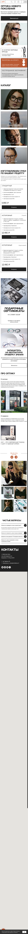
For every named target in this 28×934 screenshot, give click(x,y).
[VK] (5, 567)
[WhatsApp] (7, 567)
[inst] (2, 567)
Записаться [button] (14, 365)
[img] (14, 119)
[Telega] (10, 567)
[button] (14, 18)
